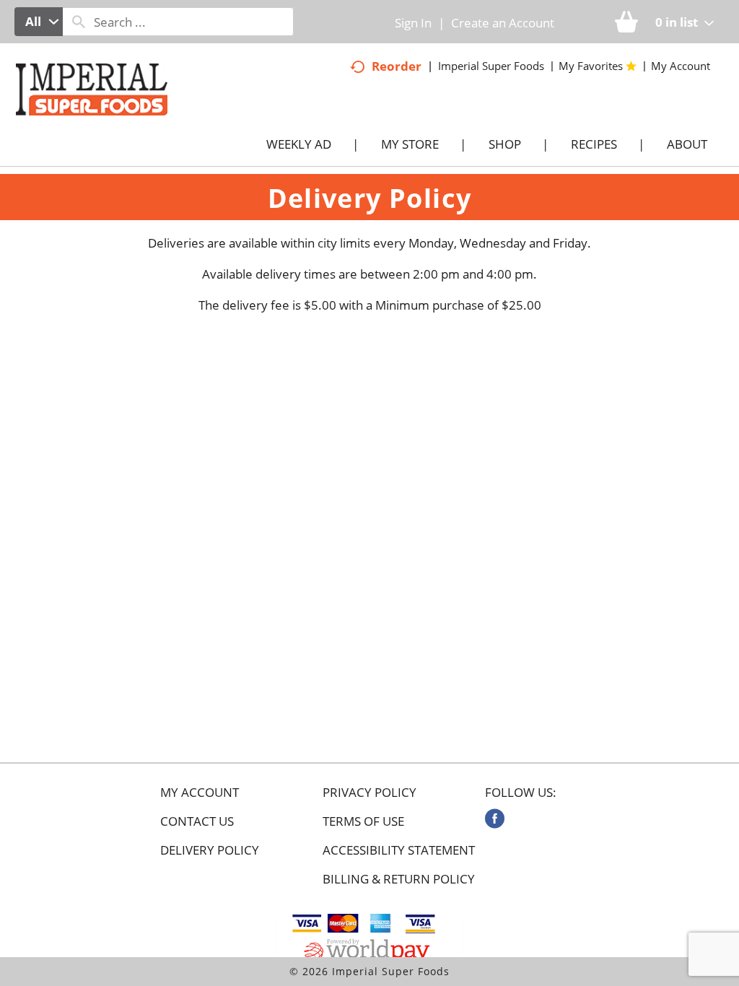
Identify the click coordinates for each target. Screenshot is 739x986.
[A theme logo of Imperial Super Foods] (106, 122)
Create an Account (502, 22)
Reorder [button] (396, 66)
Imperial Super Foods (491, 65)
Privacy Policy (369, 792)
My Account (199, 792)
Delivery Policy (209, 850)
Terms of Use (363, 821)
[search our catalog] (79, 21)
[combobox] (38, 21)
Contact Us (197, 821)
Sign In (413, 22)
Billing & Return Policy (399, 879)
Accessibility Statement (399, 850)
